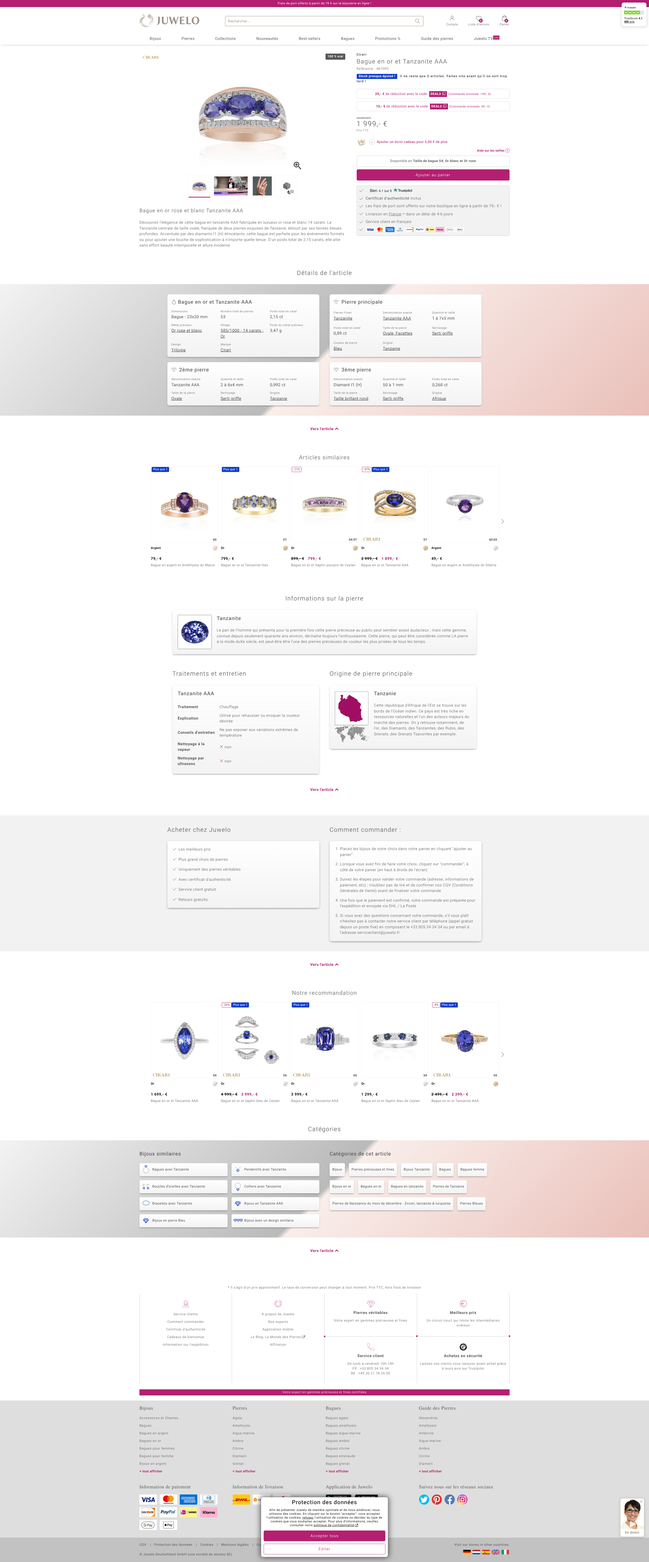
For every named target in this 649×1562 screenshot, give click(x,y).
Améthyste (428, 1425)
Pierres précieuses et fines (373, 1169)
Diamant (240, 1456)
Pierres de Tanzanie (448, 1186)
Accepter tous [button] (324, 1536)
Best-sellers (309, 39)
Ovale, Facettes (397, 333)
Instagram (462, 1499)
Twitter (424, 1499)
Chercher (418, 21)
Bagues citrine (338, 1448)
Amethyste (241, 1425)
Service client (370, 1356)
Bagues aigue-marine (343, 1433)
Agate (237, 1418)
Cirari (226, 350)
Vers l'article (322, 429)
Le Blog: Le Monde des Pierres (276, 1337)
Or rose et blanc (186, 331)
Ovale (176, 399)
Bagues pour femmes (157, 1448)
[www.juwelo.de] (467, 1552)
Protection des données (173, 1545)
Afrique (439, 399)
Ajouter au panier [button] (433, 175)
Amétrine (426, 1433)
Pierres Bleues (471, 1203)
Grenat (238, 1463)
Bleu (338, 349)
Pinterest (437, 1499)
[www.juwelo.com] (495, 1552)
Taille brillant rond (351, 399)
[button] (452, 21)
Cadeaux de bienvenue (185, 1337)
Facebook (450, 1499)
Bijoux (155, 39)
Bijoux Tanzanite (417, 1169)
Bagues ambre (338, 1441)
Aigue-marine (244, 1433)
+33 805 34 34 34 (374, 1368)
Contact (263, 1545)
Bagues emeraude (340, 1456)
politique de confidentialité (334, 1525)
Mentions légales (235, 1545)
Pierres (188, 39)
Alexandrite (428, 1418)
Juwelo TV (486, 39)
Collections (225, 39)
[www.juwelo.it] (505, 1552)
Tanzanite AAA (397, 318)
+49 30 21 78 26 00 (374, 1373)
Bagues (348, 39)
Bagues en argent (153, 1433)
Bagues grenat (338, 1463)
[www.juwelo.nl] (476, 1552)
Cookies (206, 1545)
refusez (308, 1518)
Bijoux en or (341, 1186)
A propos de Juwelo (278, 1314)
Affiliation (278, 1344)
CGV (143, 1545)
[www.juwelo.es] (486, 1552)
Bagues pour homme (156, 1456)
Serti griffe (442, 333)
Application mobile (278, 1329)
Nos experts (278, 1322)
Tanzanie (391, 349)
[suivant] (501, 521)
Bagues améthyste (341, 1425)
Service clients (185, 1314)
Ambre (238, 1441)
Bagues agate (337, 1418)
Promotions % (388, 39)
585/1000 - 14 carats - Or (242, 333)
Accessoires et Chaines (158, 1418)
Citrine (238, 1448)
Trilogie (178, 350)
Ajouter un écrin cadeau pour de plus (412, 142)
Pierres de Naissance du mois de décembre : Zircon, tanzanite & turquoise (391, 1203)
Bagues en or (371, 1186)
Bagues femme (472, 1169)
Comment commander (185, 1322)
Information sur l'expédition (186, 1344)
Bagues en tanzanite (407, 1186)
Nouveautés (267, 39)
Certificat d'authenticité (185, 1329)
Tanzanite (343, 318)
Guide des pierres (437, 39)
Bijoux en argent (153, 1463)
